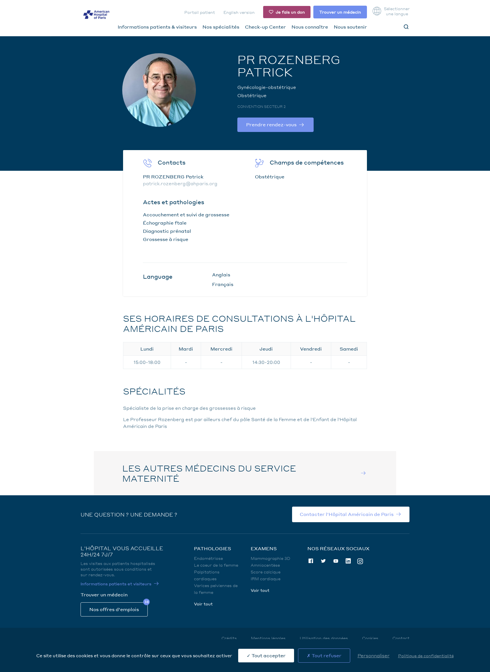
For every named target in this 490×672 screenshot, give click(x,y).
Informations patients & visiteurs (157, 27)
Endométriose (208, 558)
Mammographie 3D (270, 558)
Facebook (310, 561)
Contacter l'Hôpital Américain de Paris (347, 514)
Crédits (229, 638)
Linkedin (348, 561)
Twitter (323, 561)
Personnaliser (374, 655)
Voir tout (203, 603)
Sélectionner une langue (396, 11)
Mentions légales (268, 638)
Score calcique (265, 571)
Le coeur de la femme (216, 565)
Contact (400, 638)
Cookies (370, 638)
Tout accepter (268, 655)
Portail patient (199, 12)
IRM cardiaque (265, 578)
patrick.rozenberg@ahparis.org (180, 183)
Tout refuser (326, 655)
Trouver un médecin (340, 11)
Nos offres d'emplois (114, 609)
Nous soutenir (350, 27)
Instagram (360, 561)
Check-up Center (265, 27)
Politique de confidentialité (426, 655)
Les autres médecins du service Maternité (209, 473)
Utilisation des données (324, 638)
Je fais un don (290, 11)
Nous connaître (310, 27)
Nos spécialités (220, 27)
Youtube (335, 561)
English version (239, 12)
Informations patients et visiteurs (116, 583)
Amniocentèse (265, 565)
